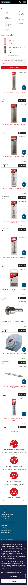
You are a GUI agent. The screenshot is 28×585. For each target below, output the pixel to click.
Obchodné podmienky (6, 516)
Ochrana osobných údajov (7, 514)
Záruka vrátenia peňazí (6, 530)
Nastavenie (13, 576)
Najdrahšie (20, 60)
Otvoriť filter (14, 67)
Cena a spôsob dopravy (6, 519)
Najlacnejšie (14, 60)
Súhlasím (13, 581)
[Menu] (24, 2)
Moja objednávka (5, 512)
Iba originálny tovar (5, 528)
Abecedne (4, 63)
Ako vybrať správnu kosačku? (7, 539)
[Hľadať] (16, 2)
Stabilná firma (4, 525)
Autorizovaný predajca (6, 532)
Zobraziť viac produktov (13, 55)
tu (20, 572)
